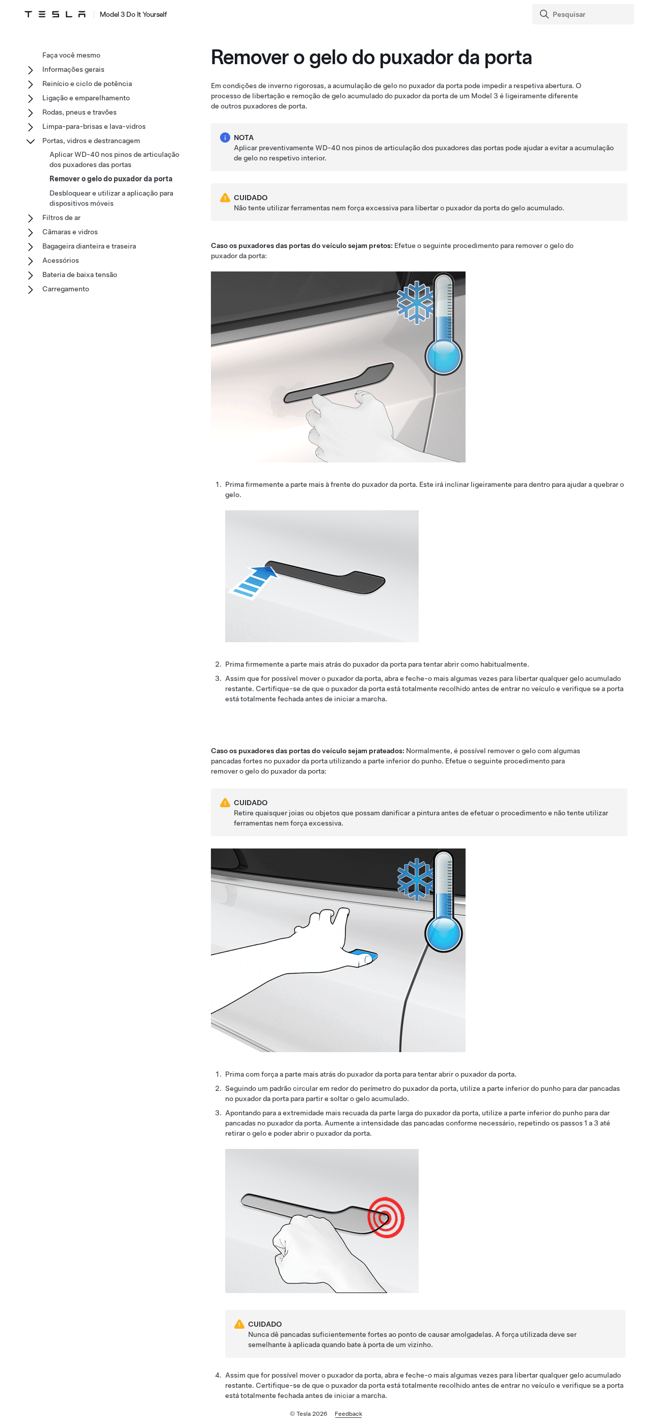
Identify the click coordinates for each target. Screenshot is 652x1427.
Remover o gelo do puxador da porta (111, 179)
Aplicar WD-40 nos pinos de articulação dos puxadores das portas (114, 159)
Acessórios (60, 260)
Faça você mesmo (71, 55)
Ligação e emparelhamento (86, 98)
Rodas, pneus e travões (79, 112)
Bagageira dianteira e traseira (89, 246)
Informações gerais (73, 69)
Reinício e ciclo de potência (87, 83)
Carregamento (65, 289)
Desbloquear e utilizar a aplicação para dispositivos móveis (111, 198)
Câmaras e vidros (70, 232)
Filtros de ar (61, 217)
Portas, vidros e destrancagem (91, 140)
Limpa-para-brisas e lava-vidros (94, 126)
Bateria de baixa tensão (79, 274)
